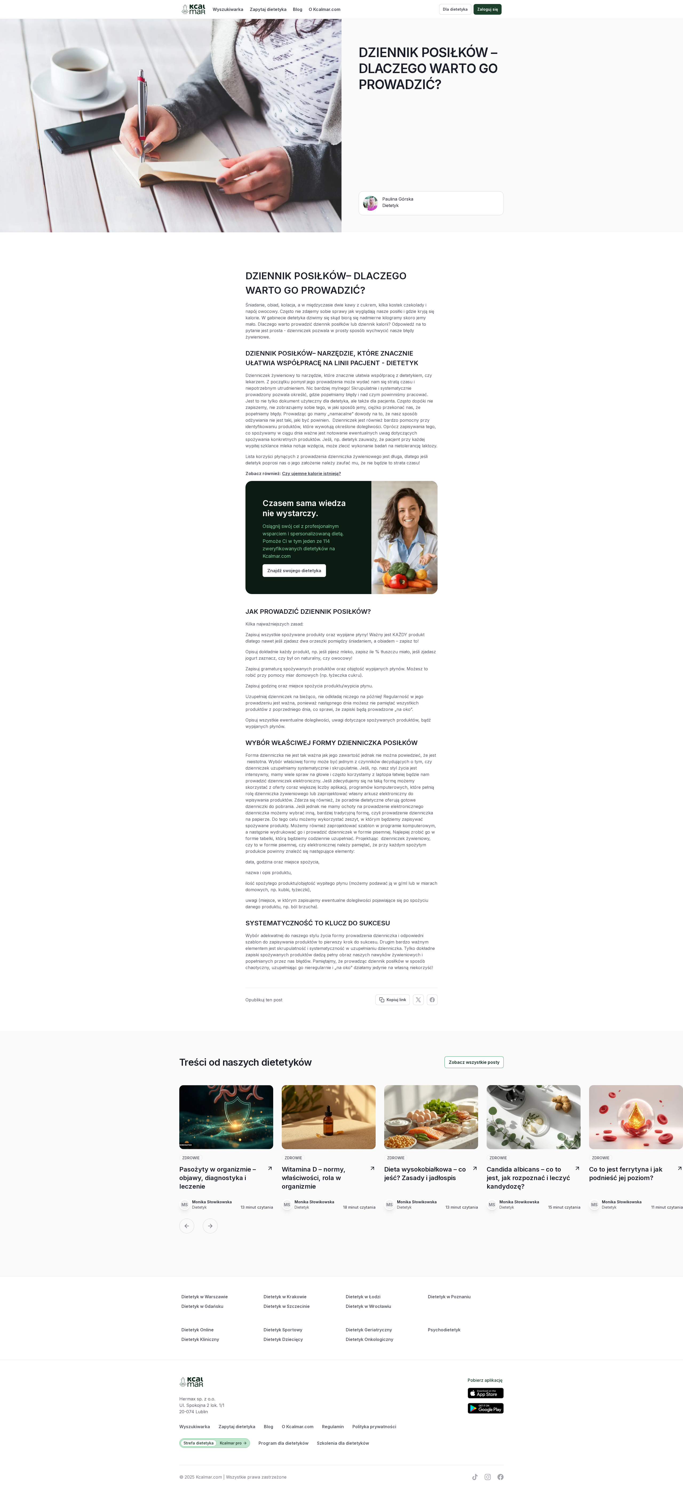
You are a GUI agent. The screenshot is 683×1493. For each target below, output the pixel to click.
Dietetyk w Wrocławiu (368, 1306)
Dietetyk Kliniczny (200, 1339)
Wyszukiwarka (228, 9)
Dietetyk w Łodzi (363, 1296)
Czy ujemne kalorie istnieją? (311, 473)
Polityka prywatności (374, 1426)
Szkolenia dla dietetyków (343, 1443)
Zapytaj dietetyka (268, 9)
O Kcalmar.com (324, 9)
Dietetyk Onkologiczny (369, 1339)
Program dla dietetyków (283, 1443)
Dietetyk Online (197, 1329)
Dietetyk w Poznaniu (449, 1296)
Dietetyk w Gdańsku (202, 1306)
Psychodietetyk (444, 1329)
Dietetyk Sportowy (283, 1329)
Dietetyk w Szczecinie (287, 1306)
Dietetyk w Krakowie (285, 1296)
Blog (297, 9)
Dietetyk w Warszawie (204, 1296)
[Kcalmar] (193, 9)
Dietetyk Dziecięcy (283, 1339)
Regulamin (333, 1426)
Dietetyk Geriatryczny (369, 1329)
